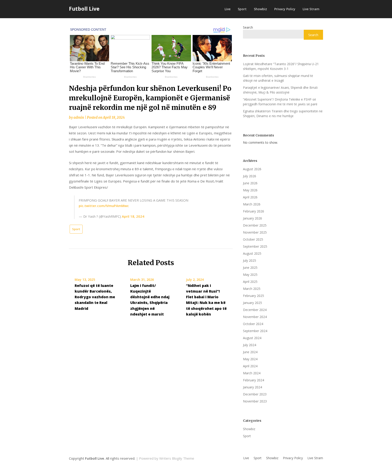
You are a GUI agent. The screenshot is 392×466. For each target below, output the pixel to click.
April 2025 (250, 281)
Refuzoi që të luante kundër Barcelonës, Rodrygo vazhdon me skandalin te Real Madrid (95, 297)
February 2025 (253, 295)
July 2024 (249, 345)
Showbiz (260, 9)
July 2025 (249, 260)
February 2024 (253, 380)
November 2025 (255, 232)
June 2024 (250, 352)
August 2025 (252, 253)
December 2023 (255, 394)
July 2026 (249, 176)
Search (248, 27)
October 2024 (253, 324)
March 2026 (251, 204)
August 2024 (252, 338)
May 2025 (250, 274)
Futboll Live (84, 8)
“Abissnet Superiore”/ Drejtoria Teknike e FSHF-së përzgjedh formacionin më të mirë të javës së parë (280, 101)
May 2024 (250, 359)
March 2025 (251, 288)
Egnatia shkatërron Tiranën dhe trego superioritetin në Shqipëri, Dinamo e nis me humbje (283, 113)
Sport (242, 9)
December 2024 (255, 310)
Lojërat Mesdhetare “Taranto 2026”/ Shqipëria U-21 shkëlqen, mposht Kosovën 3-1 (281, 66)
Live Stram (311, 9)
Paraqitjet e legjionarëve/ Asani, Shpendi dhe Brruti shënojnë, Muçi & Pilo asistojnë (280, 89)
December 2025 (255, 225)
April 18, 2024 (133, 216)
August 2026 (252, 169)
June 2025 (250, 267)
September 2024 (255, 331)
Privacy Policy (284, 9)
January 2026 (252, 218)
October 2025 (253, 239)
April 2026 (250, 197)
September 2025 (255, 246)
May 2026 (250, 190)
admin (79, 117)
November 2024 (255, 317)
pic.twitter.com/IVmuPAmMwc (104, 205)
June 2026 (250, 183)
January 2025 (252, 303)
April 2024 (250, 366)
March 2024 (251, 373)
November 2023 (255, 401)
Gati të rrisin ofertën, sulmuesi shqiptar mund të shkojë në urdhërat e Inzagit (278, 78)
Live (227, 9)
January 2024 (252, 387)
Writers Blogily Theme (176, 458)
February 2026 (253, 211)
